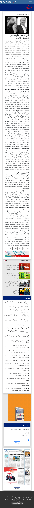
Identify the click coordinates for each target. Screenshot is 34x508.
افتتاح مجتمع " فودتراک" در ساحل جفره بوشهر (17, 328)
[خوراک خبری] (4, 1)
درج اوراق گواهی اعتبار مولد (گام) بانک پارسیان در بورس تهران (17, 316)
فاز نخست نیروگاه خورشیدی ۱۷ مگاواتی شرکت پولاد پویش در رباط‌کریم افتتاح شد (17, 389)
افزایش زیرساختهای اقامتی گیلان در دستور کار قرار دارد (17, 337)
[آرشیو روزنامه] (1, 1)
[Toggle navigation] (30, 2)
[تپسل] (6, 252)
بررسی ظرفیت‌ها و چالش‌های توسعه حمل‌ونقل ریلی (17, 379)
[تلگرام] (6, 1)
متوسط (25, 440)
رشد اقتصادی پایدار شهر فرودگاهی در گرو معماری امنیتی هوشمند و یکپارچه (17, 347)
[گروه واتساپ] (10, 1)
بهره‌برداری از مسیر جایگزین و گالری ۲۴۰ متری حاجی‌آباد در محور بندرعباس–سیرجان (17, 352)
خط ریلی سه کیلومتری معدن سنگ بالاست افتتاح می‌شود (17, 303)
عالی (26, 433)
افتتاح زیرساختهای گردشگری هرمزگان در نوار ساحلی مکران (18, 342)
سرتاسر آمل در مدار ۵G (23, 325)
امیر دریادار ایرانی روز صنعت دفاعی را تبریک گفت (17, 361)
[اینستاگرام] (8, 1)
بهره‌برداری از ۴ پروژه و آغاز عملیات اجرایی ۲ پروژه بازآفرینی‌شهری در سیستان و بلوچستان (17, 356)
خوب (26, 438)
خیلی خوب (24, 435)
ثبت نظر (17, 443)
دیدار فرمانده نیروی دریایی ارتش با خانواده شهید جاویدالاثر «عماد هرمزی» (17, 365)
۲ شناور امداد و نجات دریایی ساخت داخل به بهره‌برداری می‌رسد (18, 311)
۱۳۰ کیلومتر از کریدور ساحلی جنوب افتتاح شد (18, 307)
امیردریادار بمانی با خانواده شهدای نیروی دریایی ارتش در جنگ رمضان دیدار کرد (17, 374)
